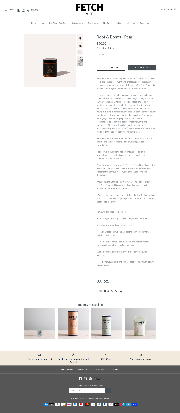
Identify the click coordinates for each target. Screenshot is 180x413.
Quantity (100, 54)
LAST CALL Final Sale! (58, 23)
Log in (162, 10)
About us (131, 23)
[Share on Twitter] (108, 291)
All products (115, 369)
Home (33, 23)
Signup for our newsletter (90, 385)
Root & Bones (109, 48)
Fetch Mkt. (81, 399)
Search (11, 10)
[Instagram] (23, 10)
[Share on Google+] (116, 291)
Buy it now (142, 67)
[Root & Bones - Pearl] (50, 60)
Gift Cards (107, 23)
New (42, 23)
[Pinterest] (28, 10)
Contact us (144, 23)
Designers (93, 23)
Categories (77, 23)
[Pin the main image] (112, 291)
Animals (119, 23)
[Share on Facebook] (105, 291)
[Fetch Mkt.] (90, 4)
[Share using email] (121, 291)
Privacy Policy (84, 369)
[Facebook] (19, 10)
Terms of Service (66, 369)
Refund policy (100, 369)
